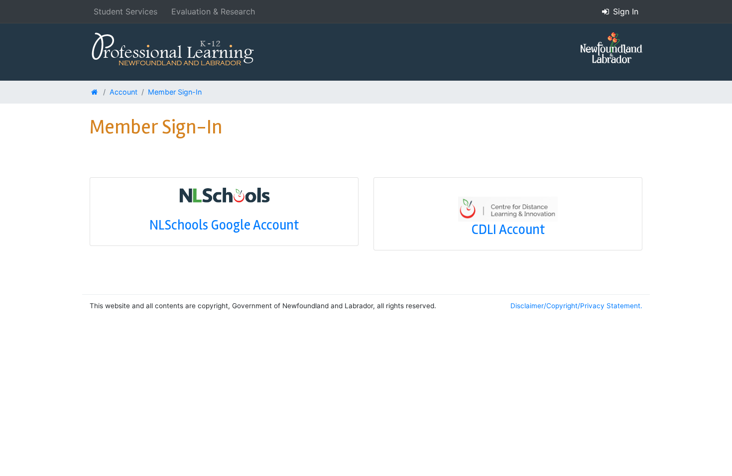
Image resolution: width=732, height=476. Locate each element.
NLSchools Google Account (224, 225)
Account (123, 92)
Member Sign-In (175, 92)
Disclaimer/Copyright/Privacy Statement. (576, 306)
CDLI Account (508, 229)
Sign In (624, 11)
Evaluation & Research (213, 11)
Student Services (125, 11)
